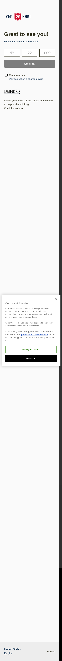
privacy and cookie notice (34, 334)
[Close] (55, 299)
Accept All (31, 358)
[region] (31, 330)
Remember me (17, 75)
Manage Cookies (31, 349)
